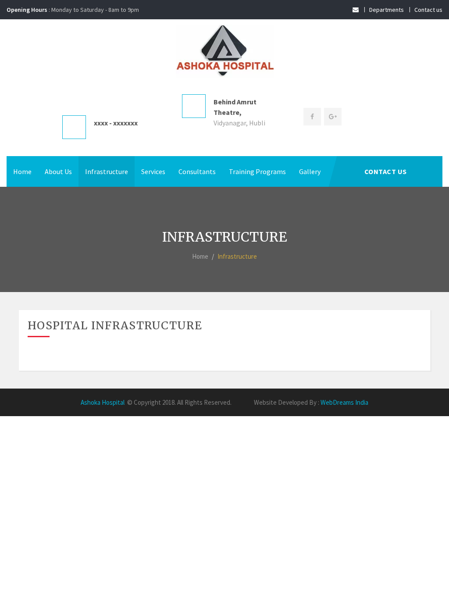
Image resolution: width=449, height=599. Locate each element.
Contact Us (385, 171)
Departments (386, 10)
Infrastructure (106, 171)
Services (153, 171)
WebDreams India (344, 402)
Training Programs (257, 171)
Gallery (310, 171)
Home (22, 171)
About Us (58, 171)
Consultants (197, 171)
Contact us (428, 10)
